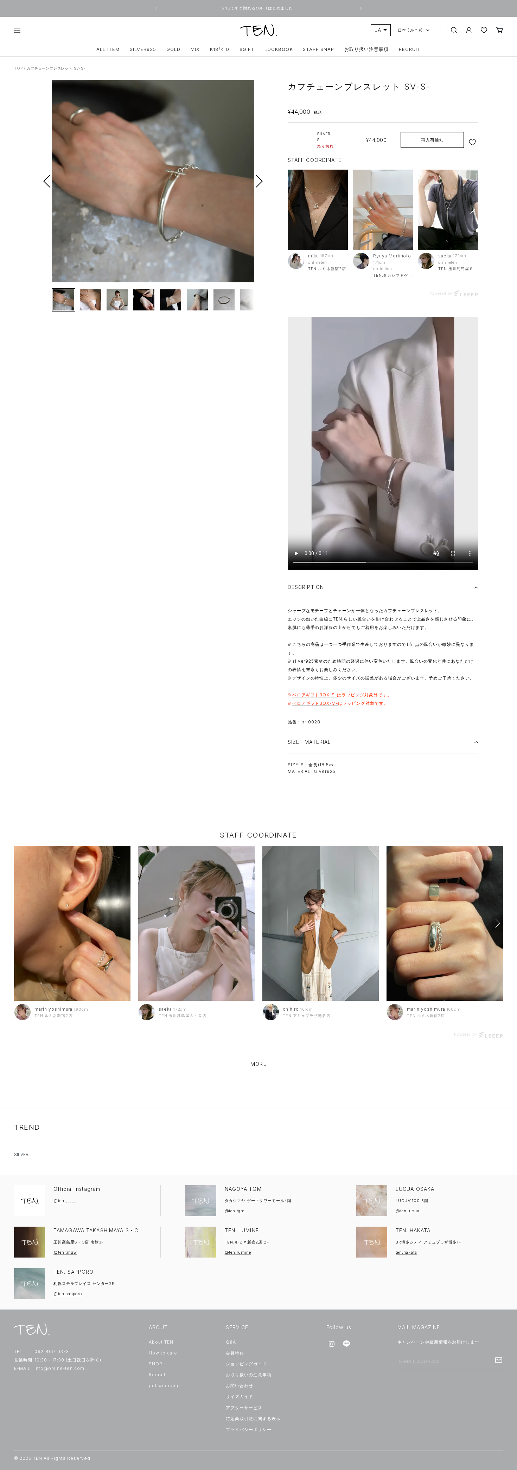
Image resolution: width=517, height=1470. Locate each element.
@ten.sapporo (67, 1293)
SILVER (21, 1154)
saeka (445, 255)
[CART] (499, 30)
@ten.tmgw (65, 1252)
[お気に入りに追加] (473, 142)
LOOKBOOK (278, 49)
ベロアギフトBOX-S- (314, 694)
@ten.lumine (238, 1252)
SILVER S (325, 140)
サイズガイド (239, 1396)
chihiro (291, 1009)
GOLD (173, 49)
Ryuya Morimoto (392, 255)
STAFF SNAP (318, 49)
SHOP (155, 1363)
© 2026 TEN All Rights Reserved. (53, 1458)
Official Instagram (76, 1189)
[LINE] (346, 1344)
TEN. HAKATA (413, 1230)
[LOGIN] (469, 30)
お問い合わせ (239, 1385)
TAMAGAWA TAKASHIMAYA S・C (95, 1230)
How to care (163, 1353)
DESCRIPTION (306, 587)
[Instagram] (331, 1344)
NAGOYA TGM (243, 1189)
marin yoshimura (53, 1009)
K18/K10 (219, 49)
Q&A (231, 1342)
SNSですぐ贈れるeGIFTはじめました (257, 8)
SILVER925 (143, 49)
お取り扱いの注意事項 (249, 1374)
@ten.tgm (235, 1210)
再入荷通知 (432, 140)
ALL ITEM (108, 49)
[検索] (454, 30)
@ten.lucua (408, 1210)
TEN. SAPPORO (73, 1272)
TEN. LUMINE (242, 1230)
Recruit (157, 1374)
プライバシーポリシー (249, 1429)
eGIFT (247, 49)
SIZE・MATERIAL (309, 742)
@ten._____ (64, 1200)
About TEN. (162, 1342)
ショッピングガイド (246, 1363)
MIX (195, 49)
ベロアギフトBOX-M (314, 703)
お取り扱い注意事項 (366, 49)
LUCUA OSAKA (415, 1189)
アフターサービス (244, 1407)
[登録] (498, 1360)
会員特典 (235, 1353)
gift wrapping (164, 1385)
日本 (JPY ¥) (410, 30)
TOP (18, 68)
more (258, 1064)
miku (313, 255)
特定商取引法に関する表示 (253, 1418)
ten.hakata (406, 1252)
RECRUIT (410, 49)
